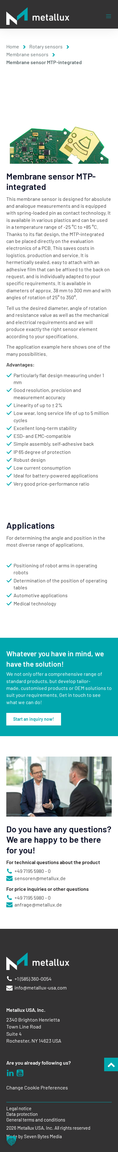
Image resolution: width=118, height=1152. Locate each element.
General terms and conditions (35, 1119)
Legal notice (18, 1108)
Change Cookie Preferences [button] (37, 1087)
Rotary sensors (46, 46)
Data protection (22, 1114)
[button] (11, 1140)
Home (12, 46)
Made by (34, 1136)
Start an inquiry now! (33, 719)
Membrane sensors (27, 54)
